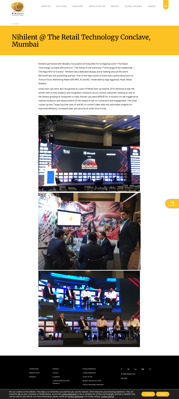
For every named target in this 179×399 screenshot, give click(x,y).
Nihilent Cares (34, 373)
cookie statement (68, 394)
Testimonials (34, 369)
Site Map (124, 378)
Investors (32, 377)
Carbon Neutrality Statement (93, 384)
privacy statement (75, 396)
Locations (56, 377)
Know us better (97, 6)
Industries (77, 6)
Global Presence (133, 6)
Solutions (61, 6)
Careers (152, 6)
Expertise (45, 6)
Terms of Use (88, 377)
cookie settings (107, 396)
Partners (56, 369)
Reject (162, 394)
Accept (148, 394)
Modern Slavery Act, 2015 (92, 381)
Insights (115, 6)
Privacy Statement (89, 369)
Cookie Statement (89, 373)
